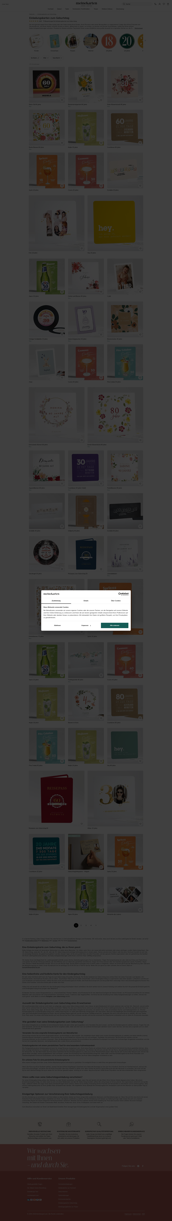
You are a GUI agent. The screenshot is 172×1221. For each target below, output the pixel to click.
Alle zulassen (114, 625)
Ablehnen (57, 625)
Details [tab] (86, 601)
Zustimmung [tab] (56, 601)
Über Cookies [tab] (116, 601)
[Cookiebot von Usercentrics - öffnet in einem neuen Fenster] (120, 594)
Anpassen (84, 625)
